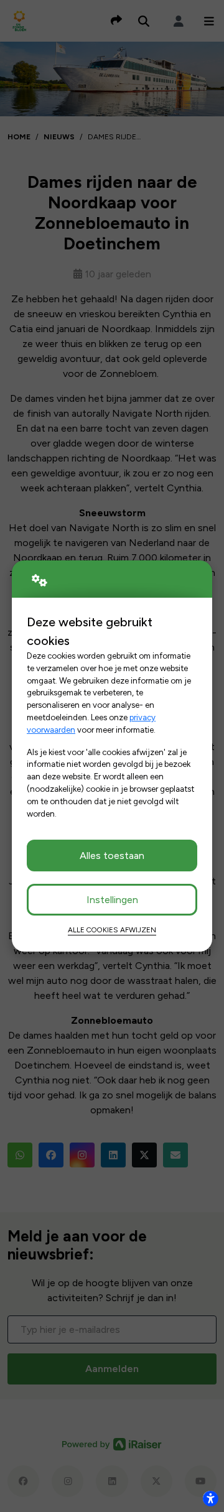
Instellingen (112, 900)
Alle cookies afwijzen (112, 929)
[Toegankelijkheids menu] (210, 1498)
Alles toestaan (112, 855)
